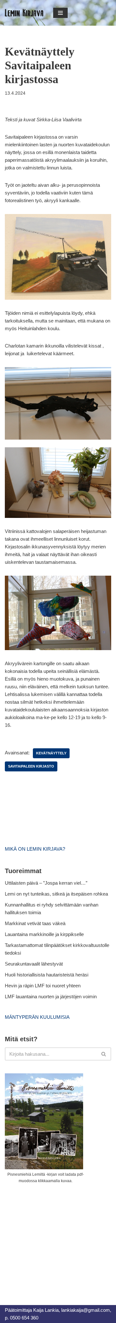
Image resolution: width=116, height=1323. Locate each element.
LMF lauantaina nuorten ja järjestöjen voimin (51, 996)
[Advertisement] (53, 1237)
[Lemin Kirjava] (24, 13)
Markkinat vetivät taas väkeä (35, 923)
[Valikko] (60, 13)
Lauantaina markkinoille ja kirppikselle (44, 934)
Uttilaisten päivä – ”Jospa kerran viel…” (47, 883)
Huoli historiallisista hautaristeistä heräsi (46, 974)
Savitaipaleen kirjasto (31, 766)
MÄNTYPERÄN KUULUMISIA (37, 1017)
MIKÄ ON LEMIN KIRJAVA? (35, 849)
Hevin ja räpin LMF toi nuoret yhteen (43, 985)
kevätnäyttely (51, 753)
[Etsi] (104, 1054)
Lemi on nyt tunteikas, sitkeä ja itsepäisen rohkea (56, 894)
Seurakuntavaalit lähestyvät (34, 963)
